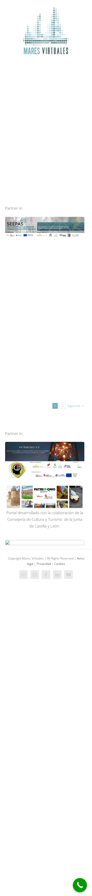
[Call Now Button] (80, 885)
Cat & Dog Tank (24, 294)
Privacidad (44, 564)
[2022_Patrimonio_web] (44, 485)
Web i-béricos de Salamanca (24, 347)
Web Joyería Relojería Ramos (64, 291)
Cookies (59, 564)
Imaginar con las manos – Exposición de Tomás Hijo (64, 265)
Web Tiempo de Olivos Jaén (24, 258)
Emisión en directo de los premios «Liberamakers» (64, 366)
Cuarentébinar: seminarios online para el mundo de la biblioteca (64, 345)
